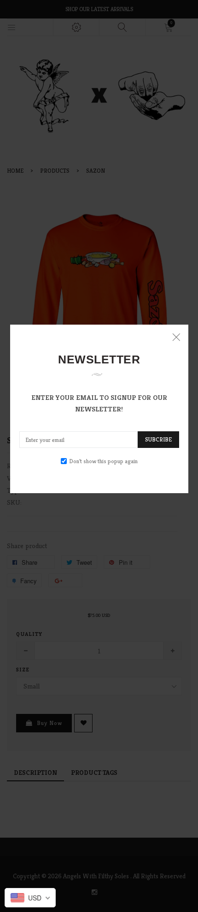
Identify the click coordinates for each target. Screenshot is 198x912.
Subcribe (158, 439)
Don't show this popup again (103, 461)
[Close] (176, 337)
